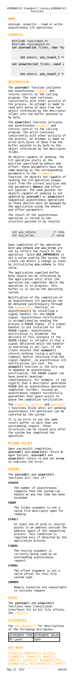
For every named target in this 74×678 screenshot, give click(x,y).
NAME (12, 19)
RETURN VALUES (20, 443)
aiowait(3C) (24, 307)
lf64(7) (20, 613)
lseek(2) (32, 656)
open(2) (48, 656)
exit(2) (37, 404)
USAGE (12, 598)
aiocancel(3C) (50, 660)
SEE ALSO (15, 647)
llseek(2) (45, 173)
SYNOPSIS (15, 35)
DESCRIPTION (18, 82)
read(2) (42, 90)
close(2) (21, 404)
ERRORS (13, 469)
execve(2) (58, 404)
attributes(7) (25, 625)
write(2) (42, 125)
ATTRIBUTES (17, 620)
